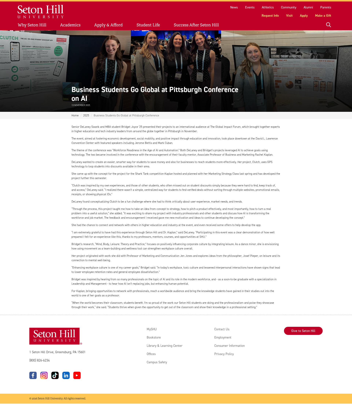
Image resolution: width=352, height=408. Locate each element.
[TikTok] (55, 375)
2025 (86, 115)
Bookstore (154, 337)
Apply (304, 15)
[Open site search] (328, 25)
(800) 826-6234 (39, 360)
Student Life (148, 25)
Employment (222, 337)
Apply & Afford (108, 25)
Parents (325, 7)
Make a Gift (323, 15)
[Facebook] (33, 375)
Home (75, 115)
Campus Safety (157, 362)
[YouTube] (77, 375)
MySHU (152, 329)
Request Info (270, 15)
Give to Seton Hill (303, 331)
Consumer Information (229, 345)
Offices (151, 354)
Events (249, 7)
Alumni (308, 7)
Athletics (268, 7)
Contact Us (221, 329)
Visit (289, 15)
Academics (70, 25)
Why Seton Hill (32, 25)
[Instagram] (44, 375)
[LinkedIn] (66, 375)
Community (288, 7)
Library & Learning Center (164, 345)
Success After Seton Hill (196, 25)
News (234, 7)
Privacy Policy (224, 354)
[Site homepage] (41, 11)
